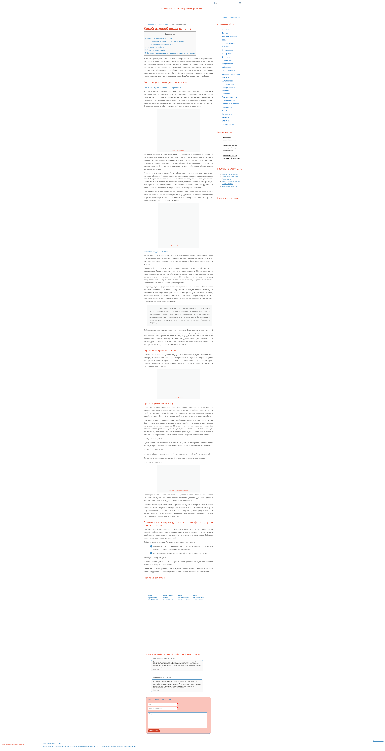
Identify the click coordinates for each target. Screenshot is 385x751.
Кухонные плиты (164, 24)
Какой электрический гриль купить (198, 597)
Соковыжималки (228, 100)
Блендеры (226, 30)
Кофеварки (226, 67)
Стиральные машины (231, 104)
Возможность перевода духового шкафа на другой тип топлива (170, 53)
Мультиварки (227, 81)
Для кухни (226, 57)
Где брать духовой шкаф (155, 47)
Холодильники (228, 114)
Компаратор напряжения (230, 174)
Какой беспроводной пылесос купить (184, 597)
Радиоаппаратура (229, 97)
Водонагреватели (229, 43)
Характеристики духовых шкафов (158, 38)
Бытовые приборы (229, 36)
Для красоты (227, 54)
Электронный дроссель (229, 186)
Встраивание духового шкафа (160, 44)
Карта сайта (235, 17)
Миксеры (225, 77)
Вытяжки (225, 47)
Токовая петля (226, 179)
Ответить (156, 669)
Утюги (224, 111)
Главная (224, 17)
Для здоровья (227, 50)
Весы (224, 40)
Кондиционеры (228, 64)
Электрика (226, 121)
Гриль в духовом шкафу (155, 50)
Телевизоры (227, 107)
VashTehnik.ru (152, 24)
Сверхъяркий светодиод (230, 176)
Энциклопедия (228, 124)
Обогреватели (228, 84)
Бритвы (225, 33)
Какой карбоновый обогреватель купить (153, 598)
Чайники (225, 117)
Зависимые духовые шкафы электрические (165, 41)
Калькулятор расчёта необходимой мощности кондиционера (231, 148)
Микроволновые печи (231, 74)
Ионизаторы (227, 60)
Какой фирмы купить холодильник (168, 597)
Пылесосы (226, 94)
